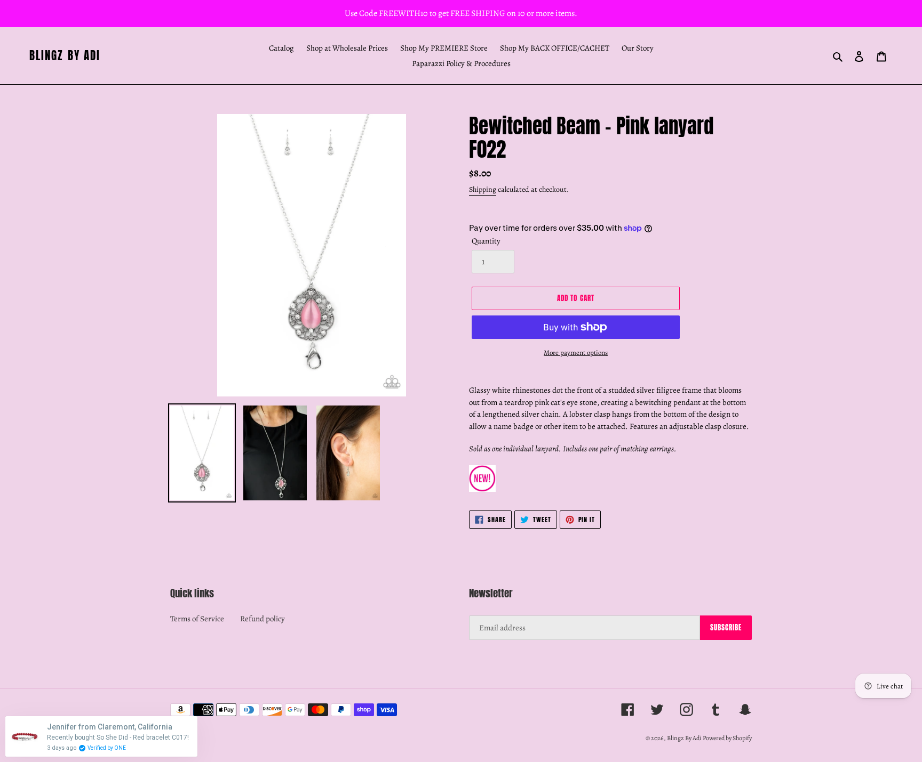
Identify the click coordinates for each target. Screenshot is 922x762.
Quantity (486, 241)
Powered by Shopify (727, 738)
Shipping (482, 189)
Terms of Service (197, 618)
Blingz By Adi (64, 55)
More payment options (576, 352)
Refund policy (262, 618)
